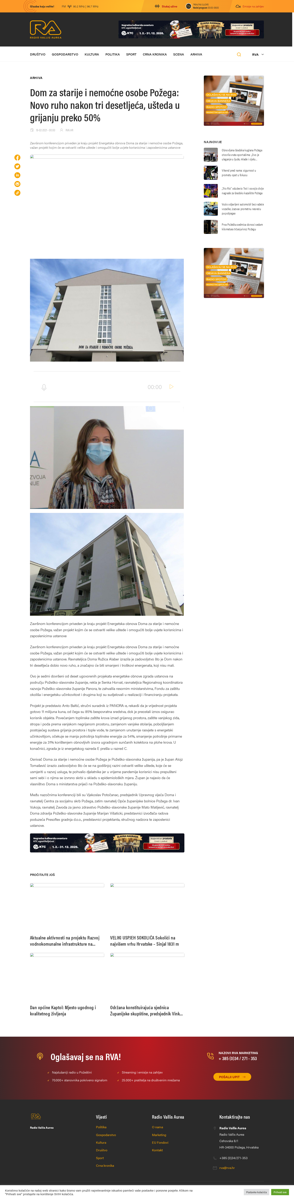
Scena (178, 54)
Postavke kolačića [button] (256, 1192)
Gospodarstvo (65, 54)
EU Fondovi (160, 1142)
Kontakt (157, 1150)
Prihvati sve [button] (280, 1192)
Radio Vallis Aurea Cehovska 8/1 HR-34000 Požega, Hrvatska (239, 1137)
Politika (112, 54)
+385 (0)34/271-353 (233, 1158)
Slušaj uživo (169, 6)
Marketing (159, 1134)
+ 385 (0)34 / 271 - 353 (238, 1058)
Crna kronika (155, 54)
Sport (131, 54)
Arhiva (196, 54)
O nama (157, 1127)
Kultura (92, 54)
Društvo (37, 54)
